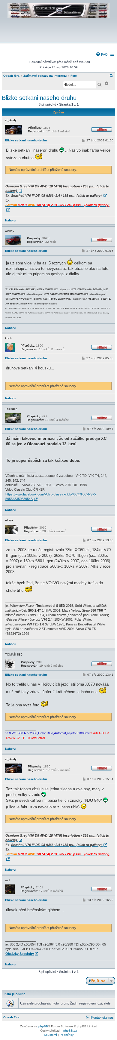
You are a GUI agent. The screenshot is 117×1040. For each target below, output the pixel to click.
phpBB (43, 1026)
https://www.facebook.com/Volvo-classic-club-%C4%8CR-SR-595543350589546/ (50, 496)
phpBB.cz (70, 1030)
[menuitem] (102, 54)
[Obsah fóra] (59, 38)
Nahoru (10, 220)
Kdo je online (15, 994)
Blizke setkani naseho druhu (39, 97)
